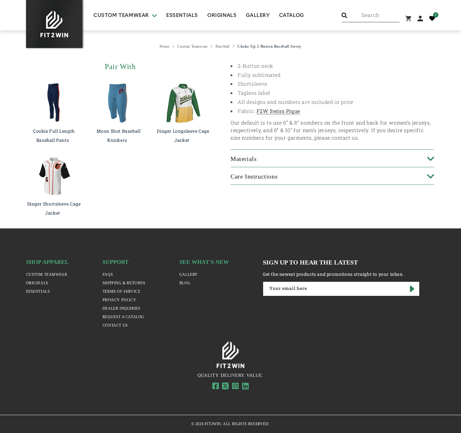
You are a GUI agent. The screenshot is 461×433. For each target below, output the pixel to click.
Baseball (222, 46)
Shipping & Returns (124, 283)
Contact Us (115, 325)
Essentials (38, 291)
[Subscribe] (412, 288)
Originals (37, 283)
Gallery (188, 274)
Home (164, 46)
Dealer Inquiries (121, 308)
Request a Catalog (123, 317)
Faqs (108, 274)
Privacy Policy (119, 300)
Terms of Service (121, 291)
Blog (184, 283)
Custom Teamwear (192, 46)
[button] (125, 15)
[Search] (344, 15)
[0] (432, 18)
